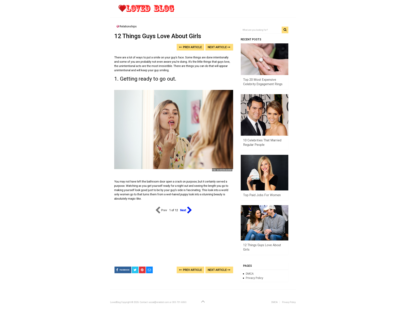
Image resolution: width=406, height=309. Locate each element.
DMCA (250, 273)
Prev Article (192, 47)
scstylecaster (224, 169)
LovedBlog (115, 302)
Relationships (128, 26)
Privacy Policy (254, 278)
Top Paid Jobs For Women (262, 195)
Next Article (217, 47)
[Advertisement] (173, 239)
